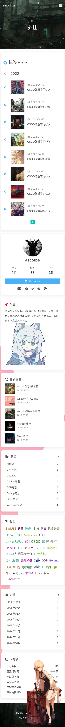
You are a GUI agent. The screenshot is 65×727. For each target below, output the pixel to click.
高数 (36, 560)
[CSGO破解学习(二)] (17, 191)
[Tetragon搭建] (10, 426)
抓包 (8, 573)
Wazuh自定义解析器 (27, 386)
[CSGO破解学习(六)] (17, 122)
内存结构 (27, 567)
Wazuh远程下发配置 (27, 398)
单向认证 (30, 573)
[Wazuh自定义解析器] (10, 388)
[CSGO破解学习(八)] (17, 87)
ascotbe (9, 5)
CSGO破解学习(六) (38, 124)
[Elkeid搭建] (10, 438)
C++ (42, 535)
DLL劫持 (11, 554)
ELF (33, 554)
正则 (27, 541)
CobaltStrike (14, 535)
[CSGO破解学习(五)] (17, 139)
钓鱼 (21, 528)
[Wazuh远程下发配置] (10, 401)
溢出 (37, 567)
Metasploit (31, 535)
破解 (45, 541)
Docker (52, 548)
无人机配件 (13, 560)
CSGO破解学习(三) (38, 176)
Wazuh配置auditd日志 (28, 411)
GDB (45, 560)
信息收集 (43, 573)
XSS (21, 548)
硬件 (8, 567)
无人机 (41, 554)
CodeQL (11, 548)
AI (43, 567)
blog (42, 717)
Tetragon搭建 (24, 423)
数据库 (29, 548)
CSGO (36, 541)
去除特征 (26, 560)
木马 (36, 528)
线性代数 (51, 567)
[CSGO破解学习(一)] (17, 209)
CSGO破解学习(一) (38, 211)
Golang (53, 560)
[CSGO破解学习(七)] (17, 105)
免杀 (28, 528)
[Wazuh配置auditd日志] (10, 413)
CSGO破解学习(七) (38, 107)
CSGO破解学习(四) (38, 159)
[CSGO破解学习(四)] (17, 157)
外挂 (53, 541)
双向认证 (18, 573)
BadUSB (11, 528)
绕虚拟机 (53, 528)
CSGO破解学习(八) (38, 89)
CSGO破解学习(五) (38, 141)
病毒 (43, 528)
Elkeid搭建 (22, 436)
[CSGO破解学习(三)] (17, 174)
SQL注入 (40, 548)
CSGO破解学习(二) (38, 193)
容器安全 (24, 554)
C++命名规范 (14, 541)
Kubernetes (13, 579)
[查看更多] (58, 457)
